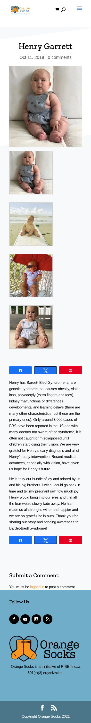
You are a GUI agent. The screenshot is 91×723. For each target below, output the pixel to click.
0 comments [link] (60, 57)
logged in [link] (37, 587)
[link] (20, 9)
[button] (78, 12)
